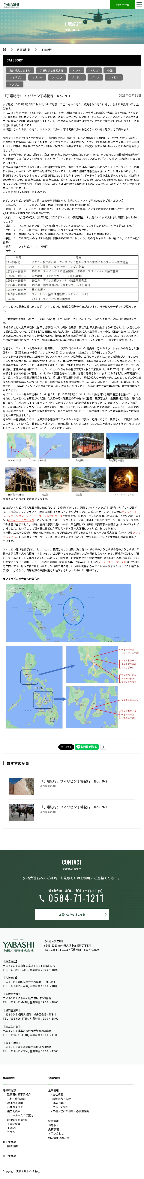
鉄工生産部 (9, 1142)
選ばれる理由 (15, 1103)
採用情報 (53, 1121)
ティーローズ (33, 516)
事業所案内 (59, 1103)
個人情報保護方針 (58, 1138)
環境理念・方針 (61, 1099)
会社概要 (57, 1094)
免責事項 (53, 1129)
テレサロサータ (53, 516)
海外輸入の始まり (19, 70)
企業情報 (53, 1090)
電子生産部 (9, 1156)
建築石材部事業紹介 (19, 1094)
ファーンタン (15, 516)
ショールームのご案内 (20, 1115)
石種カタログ (15, 1107)
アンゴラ (57, 77)
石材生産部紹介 (16, 1099)
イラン (95, 77)
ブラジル (76, 77)
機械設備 (12, 1146)
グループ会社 (60, 1107)
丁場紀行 (46, 49)
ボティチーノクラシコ (21, 520)
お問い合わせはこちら (72, 914)
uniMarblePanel (17, 1119)
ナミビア (114, 77)
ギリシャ (37, 77)
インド (77, 70)
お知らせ (53, 1125)
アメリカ (14, 84)
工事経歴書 (13, 1124)
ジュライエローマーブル (112, 562)
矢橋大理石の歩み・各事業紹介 (70, 1111)
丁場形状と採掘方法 (51, 70)
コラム (11, 1132)
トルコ (94, 70)
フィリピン (15, 77)
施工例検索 (13, 1111)
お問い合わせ (122, 4)
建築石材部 (23, 49)
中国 (109, 70)
